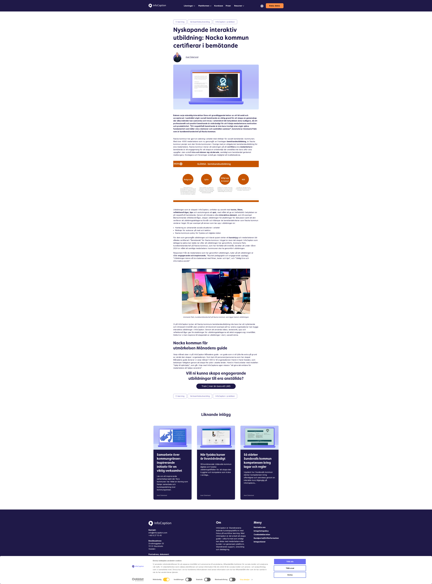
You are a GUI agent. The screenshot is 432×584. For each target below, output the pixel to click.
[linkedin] (251, 56)
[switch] (188, 579)
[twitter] (254, 56)
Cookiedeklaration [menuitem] (262, 534)
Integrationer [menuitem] (260, 542)
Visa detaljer (245, 580)
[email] (257, 56)
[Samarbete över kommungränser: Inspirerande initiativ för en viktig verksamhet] (172, 438)
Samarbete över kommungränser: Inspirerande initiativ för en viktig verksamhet (169, 462)
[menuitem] (189, 6)
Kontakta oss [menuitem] (260, 527)
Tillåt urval (290, 568)
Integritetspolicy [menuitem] (261, 531)
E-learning (180, 22)
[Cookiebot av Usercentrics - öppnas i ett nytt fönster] (138, 579)
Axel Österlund (192, 57)
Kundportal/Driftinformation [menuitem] (266, 538)
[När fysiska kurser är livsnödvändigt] (216, 438)
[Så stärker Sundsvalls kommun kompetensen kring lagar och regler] (259, 438)
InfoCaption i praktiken (225, 22)
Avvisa (289, 575)
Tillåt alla (289, 562)
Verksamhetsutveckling (200, 22)
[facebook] (247, 56)
